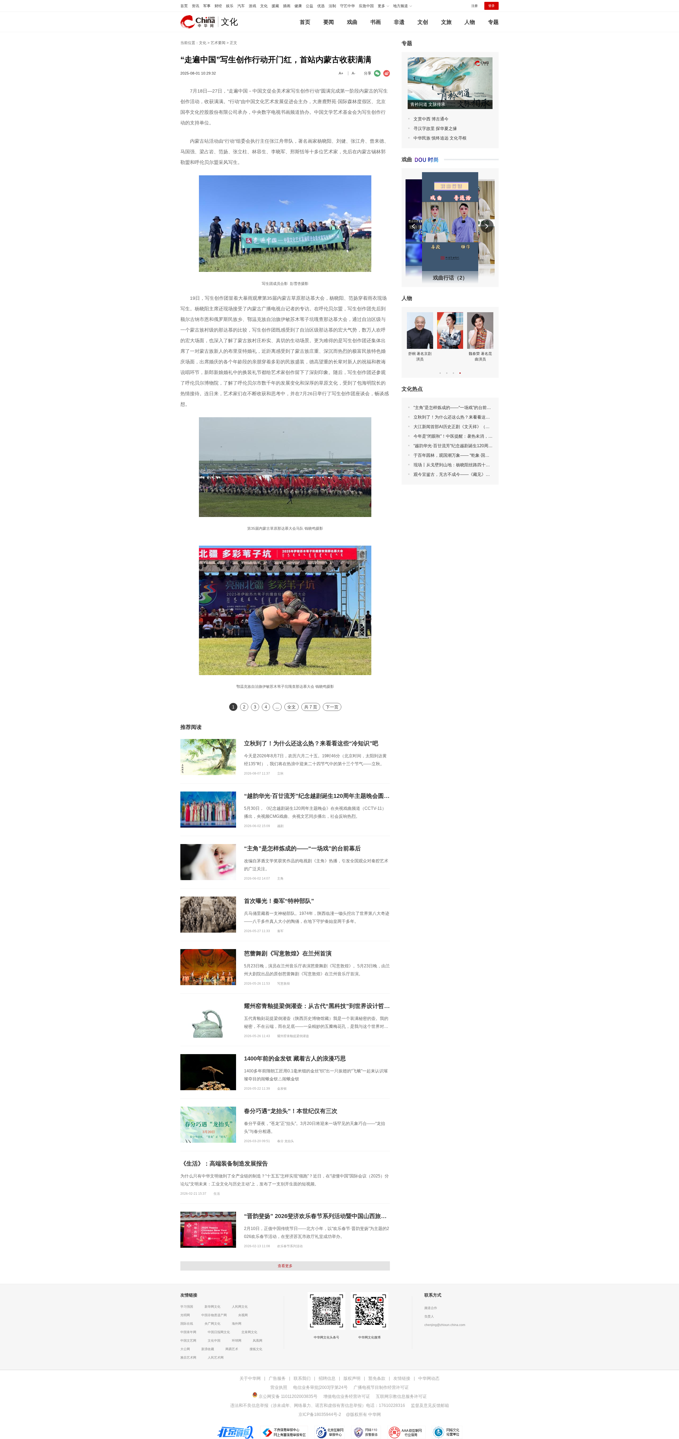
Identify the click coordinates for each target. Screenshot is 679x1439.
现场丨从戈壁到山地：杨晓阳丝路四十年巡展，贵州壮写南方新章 (475, 465)
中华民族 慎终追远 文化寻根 (440, 138)
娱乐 (229, 6)
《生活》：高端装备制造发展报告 (224, 1163)
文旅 (446, 22)
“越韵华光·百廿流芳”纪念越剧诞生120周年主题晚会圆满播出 (322, 796)
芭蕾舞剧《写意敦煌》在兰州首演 (288, 953)
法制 (332, 6)
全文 (291, 707)
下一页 (332, 707)
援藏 (275, 6)
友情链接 (401, 1378)
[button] (413, 226)
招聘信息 (327, 1378)
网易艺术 (231, 1349)
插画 (286, 6)
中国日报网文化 (219, 1332)
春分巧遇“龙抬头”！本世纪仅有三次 (290, 1111)
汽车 (241, 6)
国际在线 (186, 1323)
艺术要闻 (218, 43)
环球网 (236, 1340)
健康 (298, 6)
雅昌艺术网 (188, 1357)
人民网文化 (240, 1306)
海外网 (236, 1323)
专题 (493, 22)
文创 (422, 22)
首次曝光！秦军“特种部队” (279, 901)
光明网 (185, 1315)
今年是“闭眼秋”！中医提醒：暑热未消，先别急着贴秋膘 (466, 436)
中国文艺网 (188, 1340)
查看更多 (285, 1266)
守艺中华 (347, 6)
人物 (469, 22)
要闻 (328, 22)
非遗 (399, 22)
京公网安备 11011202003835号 (287, 1396)
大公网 (185, 1349)
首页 (184, 6)
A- (353, 73)
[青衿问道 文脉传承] (450, 60)
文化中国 (214, 1340)
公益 (309, 6)
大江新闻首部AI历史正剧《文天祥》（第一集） (458, 426)
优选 (321, 6)
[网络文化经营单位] (447, 1428)
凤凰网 (257, 1340)
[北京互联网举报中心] (330, 1428)
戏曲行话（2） (450, 278)
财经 (218, 6)
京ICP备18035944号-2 (319, 1414)
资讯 (195, 6)
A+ (341, 73)
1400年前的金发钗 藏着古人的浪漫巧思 (295, 1058)
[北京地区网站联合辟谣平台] (236, 1428)
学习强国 (186, 1306)
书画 (375, 22)
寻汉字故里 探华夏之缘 (435, 128)
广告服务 (277, 1378)
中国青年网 (188, 1332)
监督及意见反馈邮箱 (430, 1405)
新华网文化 (212, 1306)
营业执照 (278, 1387)
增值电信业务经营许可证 (346, 1396)
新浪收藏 (207, 1349)
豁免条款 (376, 1378)
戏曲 (352, 22)
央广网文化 (212, 1323)
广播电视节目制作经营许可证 (381, 1387)
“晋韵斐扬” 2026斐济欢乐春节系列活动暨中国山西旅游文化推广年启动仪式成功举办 (353, 1216)
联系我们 (302, 1378)
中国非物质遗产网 (214, 1315)
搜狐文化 (256, 1349)
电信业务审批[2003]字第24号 (320, 1387)
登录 (491, 6)
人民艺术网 (216, 1357)
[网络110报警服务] (367, 1428)
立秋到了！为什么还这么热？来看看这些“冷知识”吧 (311, 743)
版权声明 (351, 1378)
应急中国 (366, 6)
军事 (207, 6)
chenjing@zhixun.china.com (444, 1325)
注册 (474, 6)
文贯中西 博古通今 (431, 119)
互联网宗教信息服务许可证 (401, 1396)
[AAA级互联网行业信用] (406, 1428)
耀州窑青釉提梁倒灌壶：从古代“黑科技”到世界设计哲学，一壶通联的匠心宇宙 (346, 1006)
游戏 (252, 6)
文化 (264, 6)
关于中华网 (250, 1378)
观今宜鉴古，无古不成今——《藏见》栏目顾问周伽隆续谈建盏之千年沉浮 (484, 474)
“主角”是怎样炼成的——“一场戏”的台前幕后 (302, 848)
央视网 (243, 1315)
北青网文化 (249, 1332)
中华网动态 (428, 1378)
